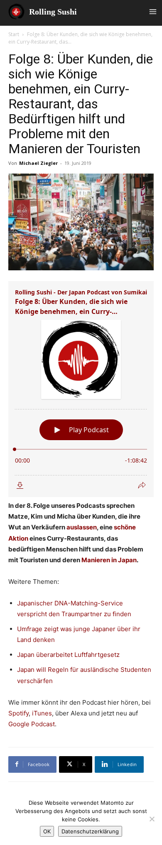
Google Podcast (31, 724)
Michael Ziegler (38, 163)
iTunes (41, 713)
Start (13, 34)
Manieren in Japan (109, 560)
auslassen (81, 527)
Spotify (18, 713)
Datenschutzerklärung (90, 831)
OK (47, 831)
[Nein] (151, 819)
